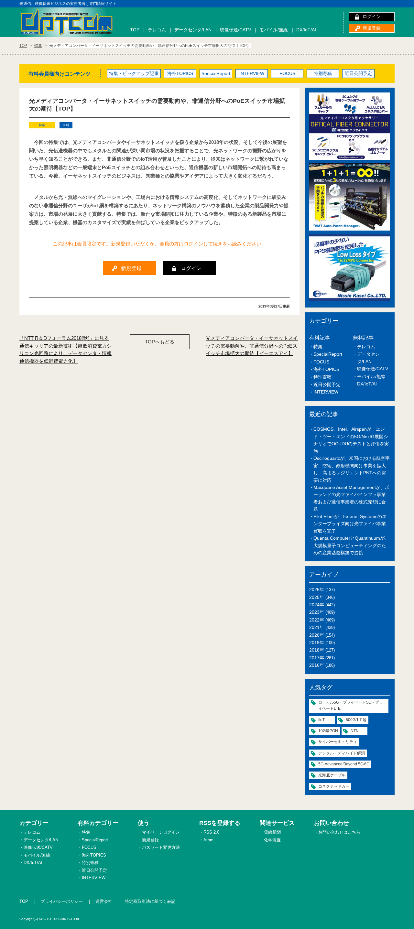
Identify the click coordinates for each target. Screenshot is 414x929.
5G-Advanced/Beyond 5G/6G (343, 764)
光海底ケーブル (331, 775)
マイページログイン (161, 832)
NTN (355, 731)
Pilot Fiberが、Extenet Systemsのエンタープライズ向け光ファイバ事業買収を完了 (350, 524)
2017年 (316, 657)
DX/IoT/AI (306, 29)
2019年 (316, 642)
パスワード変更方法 (161, 847)
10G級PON (328, 731)
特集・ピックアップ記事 (134, 73)
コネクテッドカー (333, 786)
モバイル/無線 (273, 29)
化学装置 (272, 839)
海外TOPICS (180, 73)
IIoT (321, 720)
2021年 (316, 627)
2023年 (316, 612)
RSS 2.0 (211, 832)
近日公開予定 (358, 73)
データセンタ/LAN (193, 29)
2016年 (316, 665)
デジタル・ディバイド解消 (341, 753)
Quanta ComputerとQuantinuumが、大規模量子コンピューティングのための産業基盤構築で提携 (351, 545)
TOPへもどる (159, 341)
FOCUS (287, 73)
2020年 (316, 635)
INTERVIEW (251, 73)
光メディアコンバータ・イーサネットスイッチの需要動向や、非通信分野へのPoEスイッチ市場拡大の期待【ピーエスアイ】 (252, 345)
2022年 (316, 619)
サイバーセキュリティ (337, 742)
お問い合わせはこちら (339, 832)
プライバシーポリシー (62, 901)
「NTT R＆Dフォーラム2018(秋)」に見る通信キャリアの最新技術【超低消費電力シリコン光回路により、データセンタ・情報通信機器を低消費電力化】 (65, 349)
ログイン (372, 16)
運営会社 (103, 901)
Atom (208, 839)
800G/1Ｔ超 (356, 720)
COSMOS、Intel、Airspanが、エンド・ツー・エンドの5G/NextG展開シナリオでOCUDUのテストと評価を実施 (351, 440)
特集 (317, 346)
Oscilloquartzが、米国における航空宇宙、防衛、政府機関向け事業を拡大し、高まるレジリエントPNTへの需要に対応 (351, 469)
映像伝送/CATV (235, 29)
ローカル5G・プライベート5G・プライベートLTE (350, 705)
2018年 (316, 650)
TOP (134, 29)
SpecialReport (216, 73)
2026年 (316, 589)
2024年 (316, 604)
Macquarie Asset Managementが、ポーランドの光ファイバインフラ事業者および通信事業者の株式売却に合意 (351, 498)
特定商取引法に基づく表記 (150, 901)
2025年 (316, 597)
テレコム (157, 29)
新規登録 (372, 28)
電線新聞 (272, 832)
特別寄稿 (323, 73)
